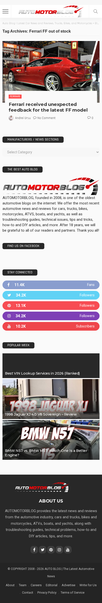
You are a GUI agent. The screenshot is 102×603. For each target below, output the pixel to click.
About (10, 585)
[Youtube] (51, 326)
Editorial (51, 585)
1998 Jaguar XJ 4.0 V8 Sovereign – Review (40, 414)
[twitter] (51, 295)
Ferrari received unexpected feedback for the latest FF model (48, 107)
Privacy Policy (46, 592)
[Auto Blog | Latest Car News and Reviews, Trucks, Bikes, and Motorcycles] (42, 487)
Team (22, 585)
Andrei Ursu (23, 118)
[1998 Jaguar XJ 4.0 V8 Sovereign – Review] (51, 399)
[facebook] (51, 285)
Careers (36, 585)
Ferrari (15, 96)
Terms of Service (72, 592)
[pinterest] (51, 305)
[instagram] (51, 316)
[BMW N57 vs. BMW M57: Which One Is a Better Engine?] (51, 440)
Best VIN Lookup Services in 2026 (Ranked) (42, 373)
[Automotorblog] (51, 11)
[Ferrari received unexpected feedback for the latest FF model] (51, 72)
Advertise (68, 585)
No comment (46, 118)
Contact (27, 592)
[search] (95, 11)
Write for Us (88, 585)
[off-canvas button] (5, 11)
